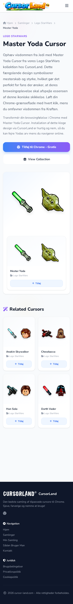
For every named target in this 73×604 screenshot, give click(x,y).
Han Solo (11, 409)
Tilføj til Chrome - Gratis (39, 147)
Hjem (10, 23)
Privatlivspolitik (12, 572)
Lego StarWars (43, 23)
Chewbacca (48, 352)
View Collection (39, 159)
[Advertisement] (36, 459)
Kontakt (7, 550)
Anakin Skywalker (17, 352)
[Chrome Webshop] (4, 513)
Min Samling (10, 540)
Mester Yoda (17, 271)
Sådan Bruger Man (14, 545)
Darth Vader (48, 409)
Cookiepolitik (10, 577)
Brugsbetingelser (13, 566)
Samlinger (24, 23)
